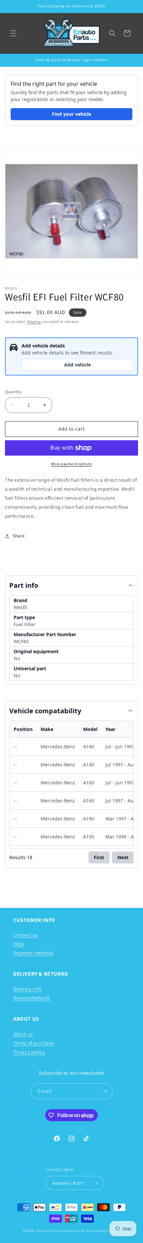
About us (23, 1034)
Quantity (13, 392)
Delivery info (27, 989)
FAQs (18, 944)
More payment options (71, 463)
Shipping (34, 321)
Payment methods (33, 953)
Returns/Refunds (31, 998)
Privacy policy (29, 1052)
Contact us (25, 935)
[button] (13, 33)
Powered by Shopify (103, 1230)
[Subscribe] (104, 1091)
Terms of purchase (33, 1043)
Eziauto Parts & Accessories (60, 1230)
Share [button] (19, 536)
